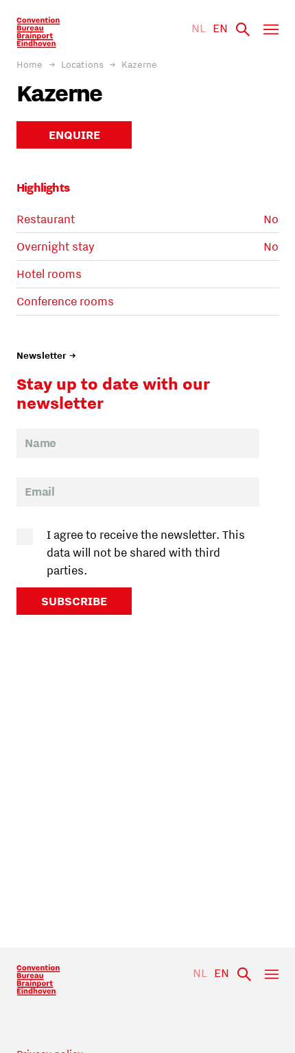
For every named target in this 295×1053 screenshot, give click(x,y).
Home (29, 64)
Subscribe (74, 601)
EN (220, 28)
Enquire (74, 134)
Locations (82, 64)
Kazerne (139, 64)
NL (198, 28)
